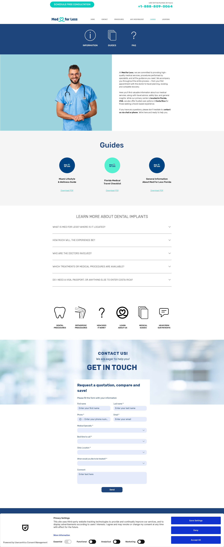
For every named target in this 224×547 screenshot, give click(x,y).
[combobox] (112, 430)
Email (116, 415)
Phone (80, 415)
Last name (119, 404)
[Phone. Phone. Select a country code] (81, 419)
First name (81, 404)
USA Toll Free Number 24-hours (161, 3)
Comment (81, 470)
